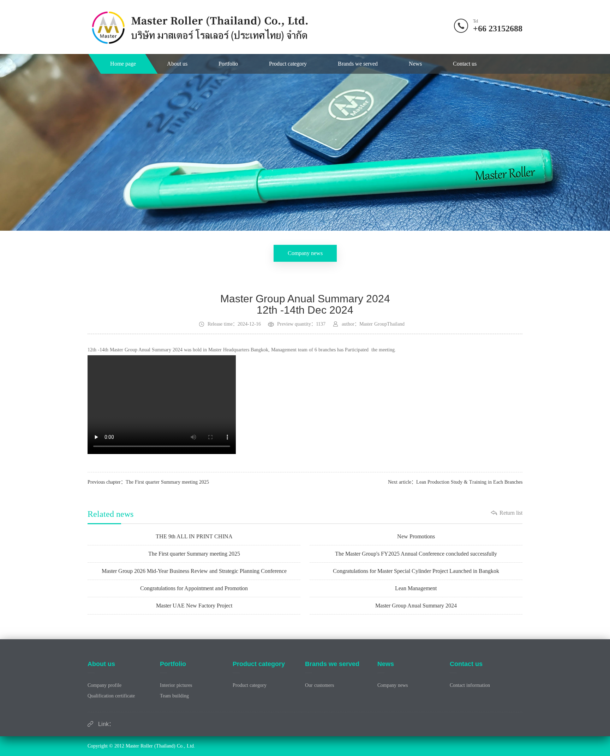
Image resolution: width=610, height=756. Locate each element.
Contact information (470, 685)
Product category (288, 64)
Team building (174, 695)
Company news (305, 253)
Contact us (465, 64)
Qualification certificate (111, 695)
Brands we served (358, 64)
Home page (123, 64)
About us (177, 64)
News (415, 64)
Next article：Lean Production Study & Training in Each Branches (455, 482)
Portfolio (228, 64)
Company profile (104, 685)
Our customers (319, 685)
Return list (511, 513)
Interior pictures (176, 685)
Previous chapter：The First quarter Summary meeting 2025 (148, 482)
